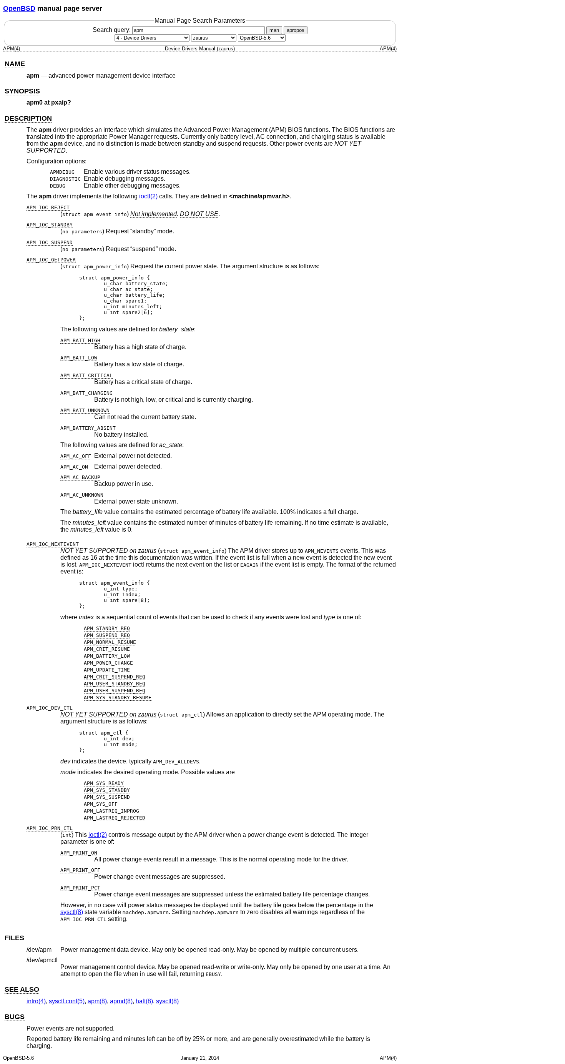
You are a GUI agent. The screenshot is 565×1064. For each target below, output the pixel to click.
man (274, 30)
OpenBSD (19, 8)
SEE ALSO (22, 989)
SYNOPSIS (22, 91)
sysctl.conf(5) (67, 1001)
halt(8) (144, 1001)
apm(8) (97, 1001)
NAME (15, 64)
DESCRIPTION (28, 118)
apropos (295, 30)
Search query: (112, 30)
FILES (14, 938)
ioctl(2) (148, 196)
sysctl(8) (71, 912)
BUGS (15, 1017)
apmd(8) (121, 1001)
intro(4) (36, 1001)
